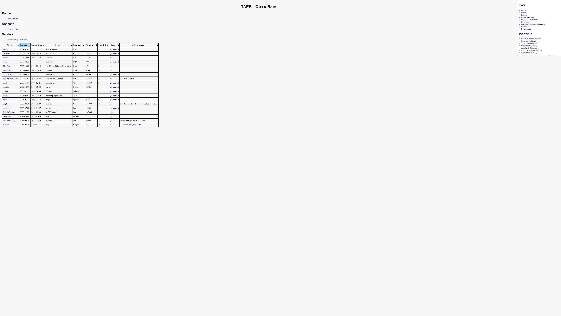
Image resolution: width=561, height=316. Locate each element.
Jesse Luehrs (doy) (528, 41)
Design (524, 15)
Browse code (526, 29)
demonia (6, 108)
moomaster (7, 74)
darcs (112, 112)
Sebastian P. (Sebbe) (529, 45)
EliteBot (6, 66)
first (130, 125)
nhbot (5, 58)
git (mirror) (114, 49)
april (5, 83)
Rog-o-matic (13, 19)
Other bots (525, 22)
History (524, 13)
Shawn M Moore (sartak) (531, 38)
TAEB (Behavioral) (10, 79)
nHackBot (7, 53)
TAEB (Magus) (9, 120)
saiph (5, 104)
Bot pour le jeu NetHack (17, 40)
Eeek (5, 99)
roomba (6, 87)
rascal (5, 62)
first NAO (137, 125)
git (111, 58)
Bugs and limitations (529, 20)
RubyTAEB (7, 70)
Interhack (525, 27)
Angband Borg (13, 29)
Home (523, 10)
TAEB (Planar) (8, 112)
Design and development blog (533, 24)
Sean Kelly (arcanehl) (529, 48)
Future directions (528, 17)
